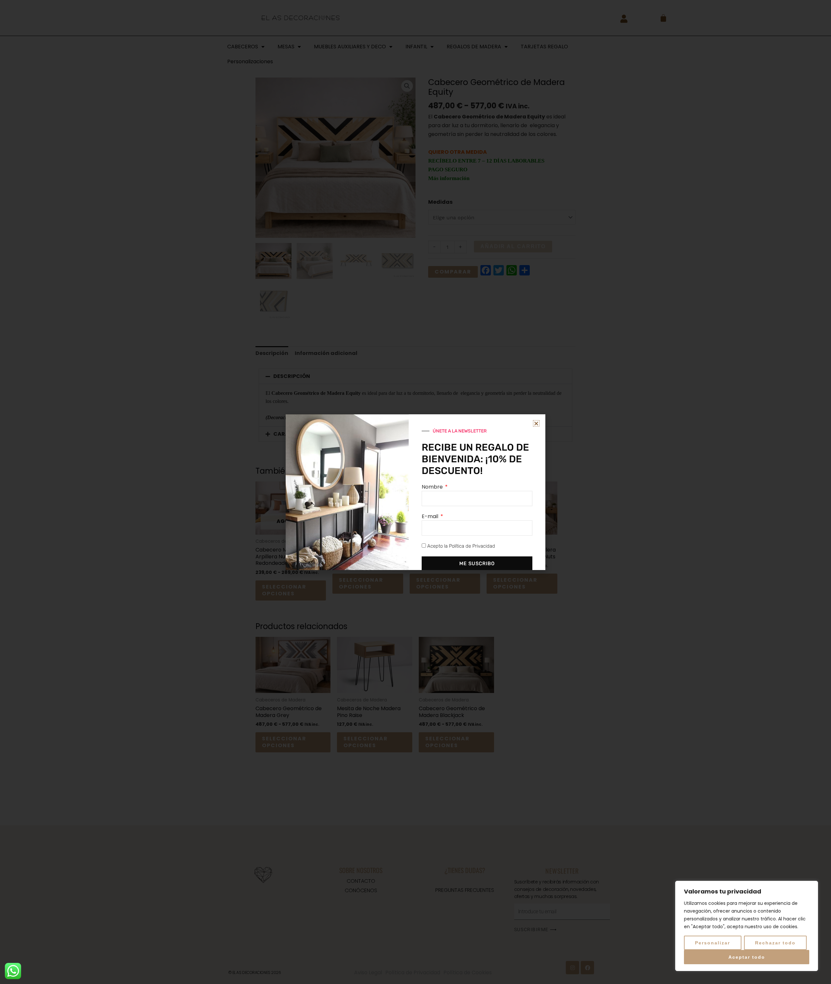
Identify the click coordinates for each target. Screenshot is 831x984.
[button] (536, 423)
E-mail (431, 516)
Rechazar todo (775, 942)
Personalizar (712, 942)
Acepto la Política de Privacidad (461, 546)
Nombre (433, 487)
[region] (746, 926)
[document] (415, 492)
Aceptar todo (746, 957)
